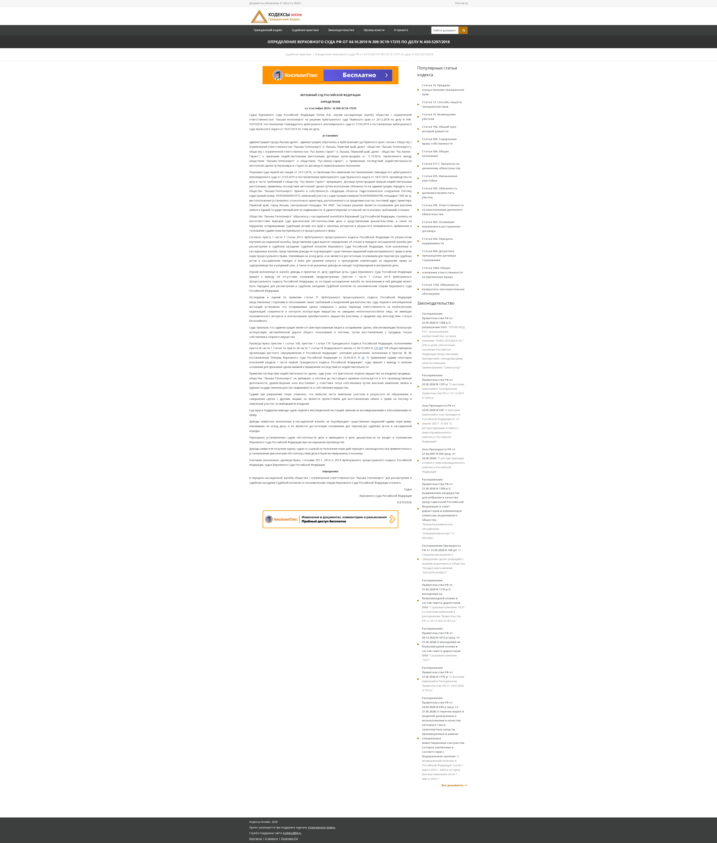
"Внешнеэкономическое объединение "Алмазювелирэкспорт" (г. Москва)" (443, 509)
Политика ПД (289, 838)
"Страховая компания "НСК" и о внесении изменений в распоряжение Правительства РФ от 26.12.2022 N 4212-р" (443, 600)
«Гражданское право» (321, 827)
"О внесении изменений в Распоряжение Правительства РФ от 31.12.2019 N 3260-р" (443, 386)
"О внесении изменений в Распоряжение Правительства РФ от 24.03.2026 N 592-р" (443, 679)
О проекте (401, 30)
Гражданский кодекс (268, 30)
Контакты (461, 3)
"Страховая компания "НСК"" (441, 644)
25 (362, 357)
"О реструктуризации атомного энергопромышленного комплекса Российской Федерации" (443, 460)
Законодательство (341, 30)
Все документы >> (455, 785)
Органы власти (374, 30)
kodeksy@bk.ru (292, 833)
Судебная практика (305, 30)
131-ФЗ (378, 348)
